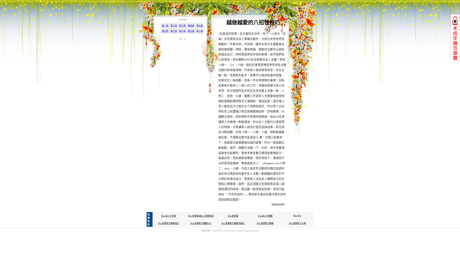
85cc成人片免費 (168, 216)
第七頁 (174, 31)
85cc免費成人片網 (297, 223)
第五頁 (199, 25)
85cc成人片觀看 (265, 216)
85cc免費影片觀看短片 (168, 223)
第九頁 (191, 31)
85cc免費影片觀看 (265, 223)
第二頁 (174, 25)
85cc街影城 (233, 216)
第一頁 (165, 25)
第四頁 (191, 25)
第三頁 (182, 25)
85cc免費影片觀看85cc (200, 223)
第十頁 (199, 31)
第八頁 (182, 31)
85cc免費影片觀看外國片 (233, 223)
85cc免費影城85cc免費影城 (200, 216)
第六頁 (165, 31)
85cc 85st (297, 215)
